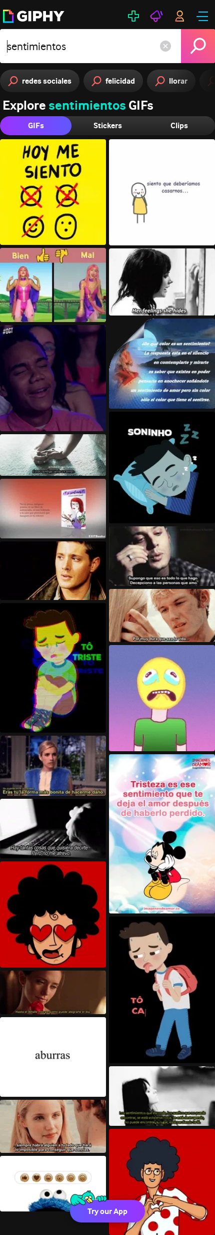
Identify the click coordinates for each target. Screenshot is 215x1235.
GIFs (36, 125)
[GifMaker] (133, 16)
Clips (179, 125)
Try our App (108, 1211)
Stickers (108, 125)
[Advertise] (156, 16)
